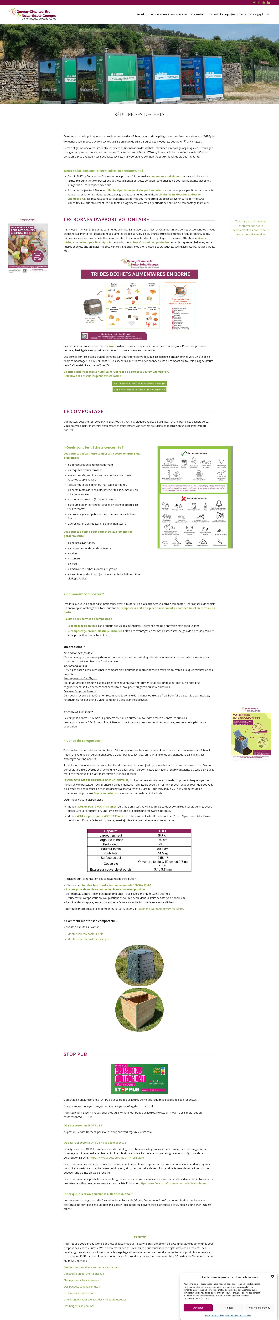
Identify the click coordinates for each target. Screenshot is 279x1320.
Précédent (3, 61)
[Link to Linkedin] (268, 2)
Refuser (229, 1307)
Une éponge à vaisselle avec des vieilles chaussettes (95, 1294)
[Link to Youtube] (263, 2)
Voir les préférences (259, 1307)
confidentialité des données (238, 1315)
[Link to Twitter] (254, 2)
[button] (272, 1277)
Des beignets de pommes (79, 1300)
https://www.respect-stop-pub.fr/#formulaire (117, 1152)
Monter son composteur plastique (88, 933)
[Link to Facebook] (258, 2)
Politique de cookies (214, 1315)
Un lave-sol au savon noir (79, 1287)
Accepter (198, 1307)
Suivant (276, 61)
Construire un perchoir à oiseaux (84, 1268)
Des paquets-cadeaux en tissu (82, 1281)
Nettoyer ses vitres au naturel (82, 1274)
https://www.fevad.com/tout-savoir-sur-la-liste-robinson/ (174, 1177)
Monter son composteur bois (85, 928)
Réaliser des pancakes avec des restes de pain (91, 1261)
